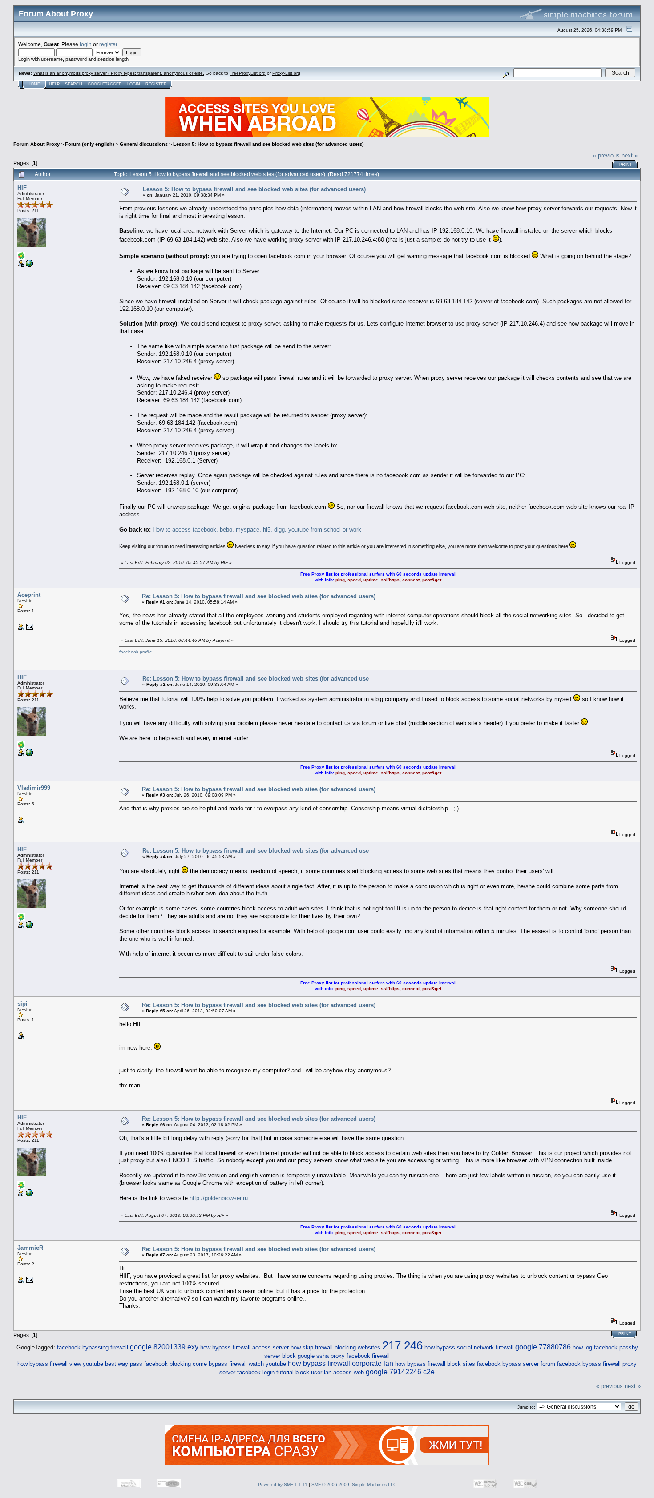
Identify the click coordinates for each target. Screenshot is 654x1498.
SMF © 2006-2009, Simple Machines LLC (353, 1484)
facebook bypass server (508, 1364)
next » (630, 155)
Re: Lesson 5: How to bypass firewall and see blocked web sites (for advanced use (255, 678)
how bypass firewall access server (244, 1347)
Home (34, 84)
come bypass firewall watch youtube (239, 1364)
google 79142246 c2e (400, 1372)
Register (156, 84)
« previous (606, 155)
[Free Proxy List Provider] (29, 265)
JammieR (30, 1247)
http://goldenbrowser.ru (219, 1198)
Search (73, 84)
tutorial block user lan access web (320, 1372)
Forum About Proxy (36, 144)
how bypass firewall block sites (435, 1364)
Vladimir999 (33, 788)
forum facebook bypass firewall (581, 1364)
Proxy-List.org (286, 73)
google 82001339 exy (164, 1347)
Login (133, 84)
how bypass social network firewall (468, 1347)
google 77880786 (543, 1347)
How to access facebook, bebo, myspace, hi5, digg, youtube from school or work (257, 529)
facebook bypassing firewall (92, 1347)
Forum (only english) (89, 144)
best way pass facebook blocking (148, 1364)
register (108, 44)
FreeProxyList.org (248, 73)
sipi (22, 1003)
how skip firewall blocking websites (335, 1347)
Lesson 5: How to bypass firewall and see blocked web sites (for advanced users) (268, 144)
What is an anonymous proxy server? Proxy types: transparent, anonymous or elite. (118, 73)
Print (625, 164)
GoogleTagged (105, 84)
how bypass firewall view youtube (60, 1364)
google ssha (313, 1356)
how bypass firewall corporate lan (340, 1363)
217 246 (402, 1345)
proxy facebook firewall (360, 1356)
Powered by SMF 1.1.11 (282, 1484)
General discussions (144, 144)
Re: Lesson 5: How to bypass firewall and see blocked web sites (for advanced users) (258, 596)
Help (54, 84)
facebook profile (135, 651)
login (86, 44)
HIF (22, 188)
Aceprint (28, 595)
